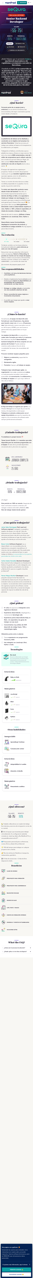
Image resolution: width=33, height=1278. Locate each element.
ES (28, 2)
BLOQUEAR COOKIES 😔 (16, 1274)
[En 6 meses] (27, 239)
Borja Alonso (28, 93)
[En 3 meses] (16, 239)
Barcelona (21, 39)
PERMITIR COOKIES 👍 (16, 1269)
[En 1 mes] (6, 239)
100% (10, 39)
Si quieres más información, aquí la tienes (15, 1264)
